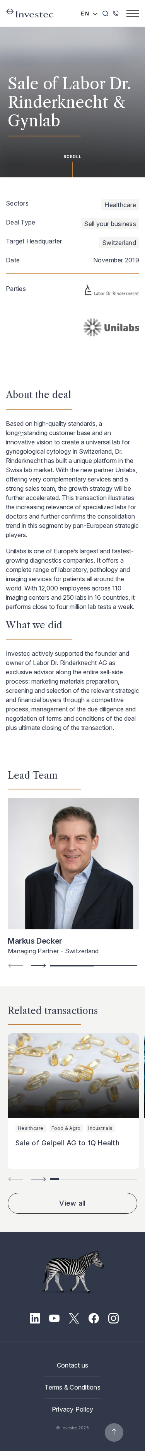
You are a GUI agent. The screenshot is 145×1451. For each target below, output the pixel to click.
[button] (38, 965)
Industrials (100, 1128)
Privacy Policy (73, 1409)
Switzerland (119, 243)
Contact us (73, 1365)
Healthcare (120, 205)
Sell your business (110, 224)
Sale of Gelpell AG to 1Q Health (67, 1143)
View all (72, 1203)
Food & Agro (66, 1128)
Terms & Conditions (72, 1387)
